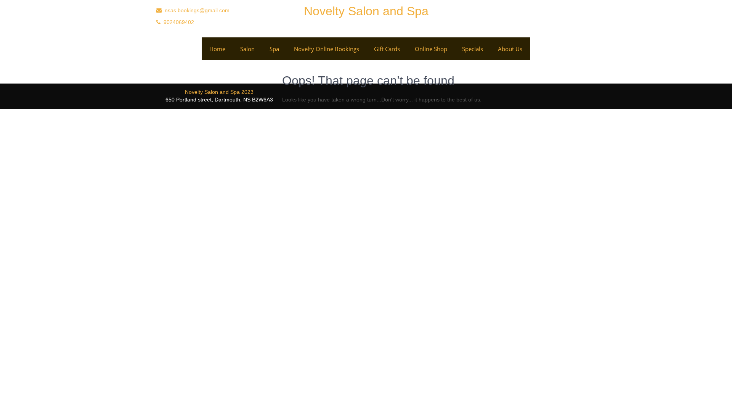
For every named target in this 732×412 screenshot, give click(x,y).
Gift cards (387, 49)
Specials (472, 49)
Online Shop (431, 49)
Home (217, 49)
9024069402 (179, 22)
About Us (510, 49)
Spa (274, 49)
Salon (247, 49)
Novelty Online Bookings (326, 49)
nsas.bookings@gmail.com (197, 10)
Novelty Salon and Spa (366, 11)
